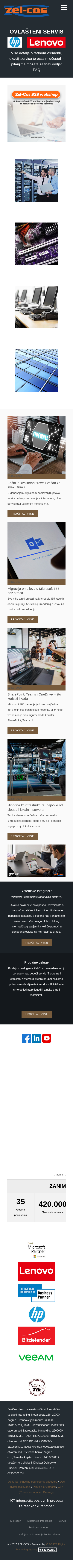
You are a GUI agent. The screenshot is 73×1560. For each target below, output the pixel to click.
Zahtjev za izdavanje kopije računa (39, 1534)
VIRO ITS (51, 1544)
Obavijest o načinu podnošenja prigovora (32, 1481)
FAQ (36, 70)
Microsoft (15, 1520)
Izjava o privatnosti (44, 1486)
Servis (62, 1520)
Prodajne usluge (38, 1527)
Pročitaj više (22, 513)
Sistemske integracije (39, 1520)
